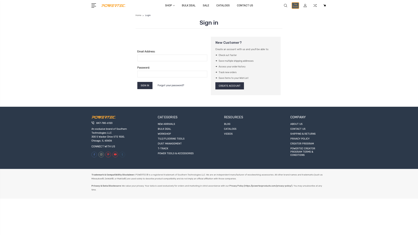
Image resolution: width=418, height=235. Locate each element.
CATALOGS (223, 5)
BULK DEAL (189, 5)
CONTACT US (245, 5)
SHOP (168, 5)
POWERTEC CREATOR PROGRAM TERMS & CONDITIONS (302, 152)
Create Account (230, 85)
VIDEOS (228, 133)
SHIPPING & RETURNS (303, 133)
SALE (206, 5)
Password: (143, 67)
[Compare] (315, 7)
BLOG (227, 124)
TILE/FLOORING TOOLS (171, 138)
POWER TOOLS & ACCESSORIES (176, 153)
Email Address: (146, 51)
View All (162, 158)
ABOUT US (296, 124)
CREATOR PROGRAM (302, 143)
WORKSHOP (164, 133)
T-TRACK (163, 148)
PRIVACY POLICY (300, 138)
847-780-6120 (104, 123)
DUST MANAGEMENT (170, 143)
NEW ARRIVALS (166, 124)
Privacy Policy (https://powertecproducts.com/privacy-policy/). (261, 186)
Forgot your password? (171, 85)
